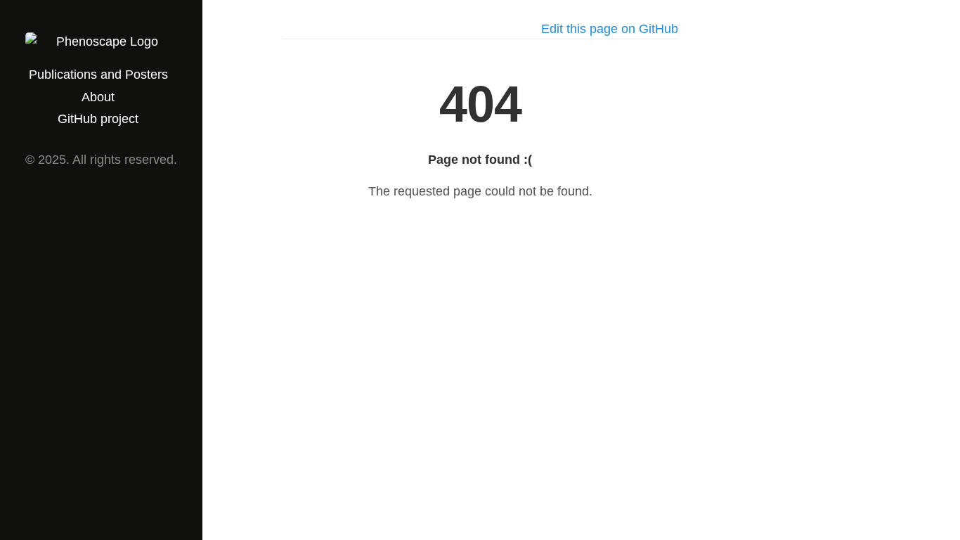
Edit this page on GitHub (609, 29)
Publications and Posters (98, 75)
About (98, 97)
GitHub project (98, 119)
